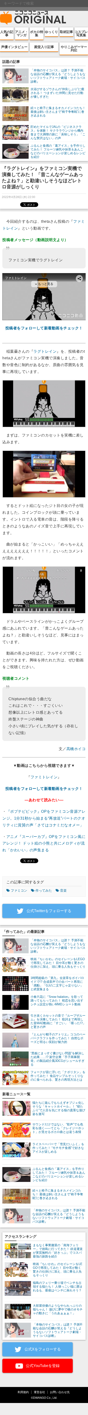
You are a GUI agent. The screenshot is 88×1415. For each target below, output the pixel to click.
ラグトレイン (45, 351)
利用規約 (23, 1392)
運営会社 (39, 1392)
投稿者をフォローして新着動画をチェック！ (44, 328)
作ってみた (43, 890)
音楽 (63, 890)
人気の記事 (6, 33)
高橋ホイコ (76, 749)
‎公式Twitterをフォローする (48, 911)
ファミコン (19, 890)
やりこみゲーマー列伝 (74, 48)
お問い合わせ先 (60, 1392)
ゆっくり (51, 32)
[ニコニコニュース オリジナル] (33, 18)
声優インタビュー (14, 47)
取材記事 (66, 32)
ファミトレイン (44, 777)
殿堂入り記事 (44, 47)
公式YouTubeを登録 (42, 1366)
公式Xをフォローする (42, 1349)
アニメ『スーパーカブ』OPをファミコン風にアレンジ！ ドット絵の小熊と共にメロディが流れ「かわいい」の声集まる (43, 843)
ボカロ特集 (36, 33)
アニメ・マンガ (21, 33)
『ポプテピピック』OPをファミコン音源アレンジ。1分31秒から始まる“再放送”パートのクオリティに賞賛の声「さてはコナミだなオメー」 (43, 818)
